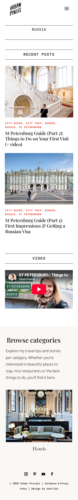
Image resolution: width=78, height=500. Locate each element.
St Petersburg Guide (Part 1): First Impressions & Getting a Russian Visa (35, 225)
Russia (10, 127)
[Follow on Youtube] (43, 474)
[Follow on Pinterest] (34, 474)
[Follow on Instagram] (26, 474)
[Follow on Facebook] (52, 474)
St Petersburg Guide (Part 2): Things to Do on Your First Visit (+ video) (37, 138)
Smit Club (52, 488)
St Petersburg (30, 127)
